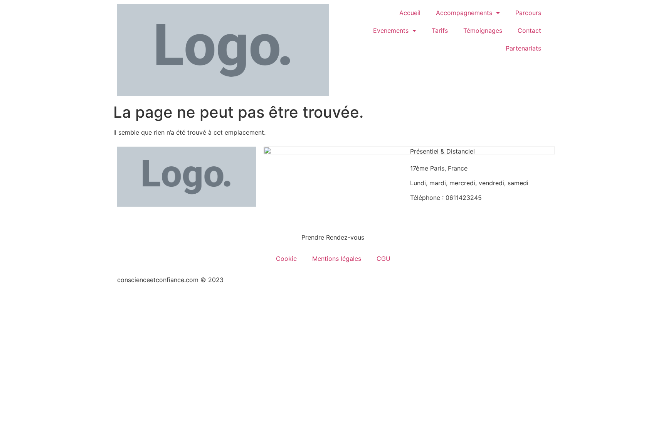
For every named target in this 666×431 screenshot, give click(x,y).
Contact (529, 30)
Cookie (286, 258)
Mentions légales (336, 258)
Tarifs (440, 30)
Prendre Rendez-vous (332, 237)
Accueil (409, 13)
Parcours (528, 13)
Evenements (391, 30)
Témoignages (482, 30)
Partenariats (523, 48)
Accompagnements (464, 13)
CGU (383, 258)
